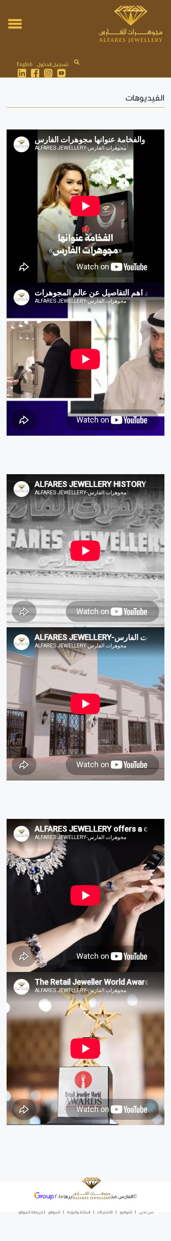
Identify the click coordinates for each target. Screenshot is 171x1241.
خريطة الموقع (30, 1212)
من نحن (146, 1212)
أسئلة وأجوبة (78, 1212)
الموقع (54, 1212)
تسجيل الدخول (52, 64)
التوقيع (126, 1212)
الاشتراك (105, 1212)
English (24, 64)
